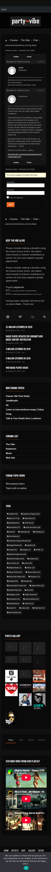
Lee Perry (14, 563)
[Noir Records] (11, 676)
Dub (12, 532)
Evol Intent (14, 536)
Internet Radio (16, 559)
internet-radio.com (17, 554)
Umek (12, 608)
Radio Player (15, 590)
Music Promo (15, 572)
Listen (41, 850)
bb (7, 405)
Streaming (14, 604)
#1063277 (41, 90)
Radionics (11, 449)
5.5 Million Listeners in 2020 (19, 327)
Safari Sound (31, 595)
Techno (29, 604)
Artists (14, 850)
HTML (39, 550)
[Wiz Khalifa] (25, 699)
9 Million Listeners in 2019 (18, 349)
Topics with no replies (16, 488)
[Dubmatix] (11, 718)
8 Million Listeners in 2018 (18, 358)
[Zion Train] (25, 659)
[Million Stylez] (11, 659)
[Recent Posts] (8, 317)
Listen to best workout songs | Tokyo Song (25, 411)
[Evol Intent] (11, 690)
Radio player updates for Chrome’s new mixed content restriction (24, 338)
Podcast (27, 581)
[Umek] (39, 701)
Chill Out (29, 523)
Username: (11, 182)
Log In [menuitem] (4, 9)
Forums (14, 40)
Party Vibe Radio (17, 577)
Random (41, 740)
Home (6, 850)
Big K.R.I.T (14, 518)
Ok (26, 868)
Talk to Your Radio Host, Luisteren (23, 418)
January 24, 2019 (14, 362)
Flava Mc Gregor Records (19, 541)
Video (25, 608)
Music (9, 453)
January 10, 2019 (14, 371)
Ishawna (33, 559)
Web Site (10, 458)
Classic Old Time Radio (18, 396)
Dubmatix (25, 532)
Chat (35, 40)
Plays (11, 740)
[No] (47, 862)
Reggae (14, 595)
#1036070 (41, 62)
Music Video (34, 572)
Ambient (13, 514)
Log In (10, 204)
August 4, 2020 (13, 343)
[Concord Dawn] (25, 686)
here (18, 304)
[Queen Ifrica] (11, 647)
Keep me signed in (16, 198)
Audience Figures (31, 514)
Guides (13, 550)
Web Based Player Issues (17, 367)
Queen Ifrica (38, 586)
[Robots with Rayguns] (39, 662)
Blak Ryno (30, 518)
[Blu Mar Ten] (25, 674)
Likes (21, 740)
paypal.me (19, 287)
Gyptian (26, 550)
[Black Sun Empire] (39, 676)
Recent (31, 740)
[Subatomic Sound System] (39, 648)
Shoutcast (14, 599)
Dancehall (14, 527)
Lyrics (28, 563)
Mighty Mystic (15, 568)
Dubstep (39, 532)
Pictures (35, 577)
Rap (30, 590)
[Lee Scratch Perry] (25, 648)
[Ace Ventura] (39, 688)
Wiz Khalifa (15, 612)
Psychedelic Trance (17, 586)
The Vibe (25, 40)
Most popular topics (15, 484)
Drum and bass (33, 527)
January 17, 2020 (14, 352)
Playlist (13, 581)
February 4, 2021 (14, 330)
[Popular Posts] (20, 317)
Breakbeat (14, 523)
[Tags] (44, 317)
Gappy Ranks (15, 545)
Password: (10, 190)
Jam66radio (12, 400)
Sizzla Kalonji (32, 599)
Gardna (31, 545)
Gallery (31, 850)
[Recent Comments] (32, 317)
